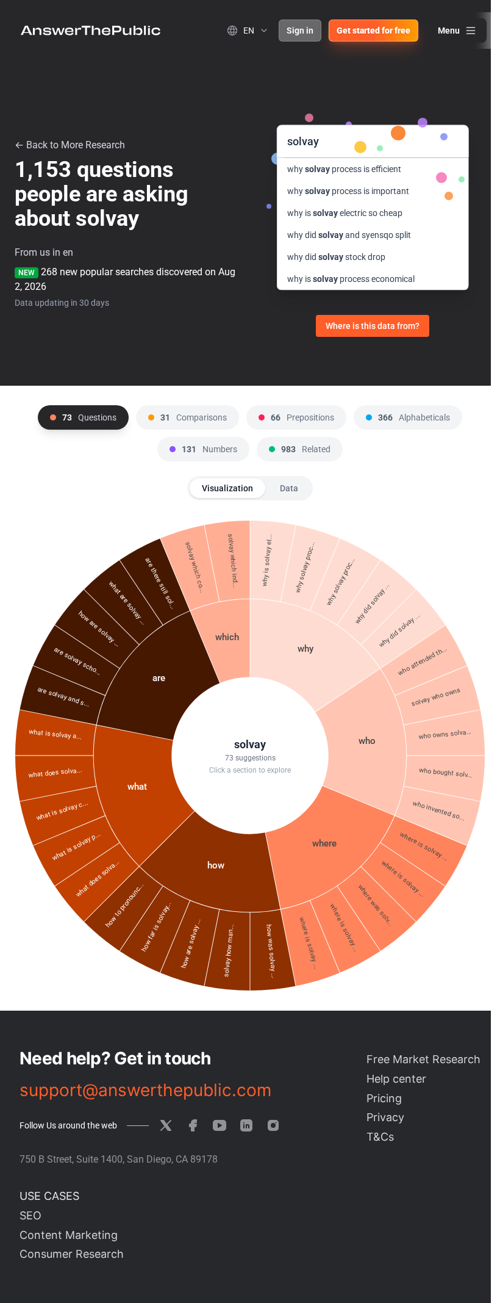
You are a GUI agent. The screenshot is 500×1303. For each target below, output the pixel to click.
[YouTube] (219, 1125)
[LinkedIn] (246, 1125)
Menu (449, 30)
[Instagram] (273, 1125)
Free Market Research (423, 1059)
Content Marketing (69, 1235)
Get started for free (373, 30)
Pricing (384, 1098)
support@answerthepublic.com (145, 1090)
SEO (30, 1215)
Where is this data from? (373, 326)
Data (289, 488)
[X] (166, 1125)
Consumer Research (72, 1253)
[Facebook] (192, 1125)
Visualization (227, 488)
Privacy (385, 1117)
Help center (396, 1078)
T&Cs (380, 1136)
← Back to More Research (70, 145)
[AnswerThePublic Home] (90, 30)
